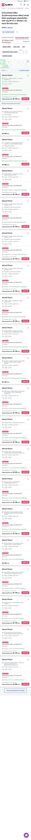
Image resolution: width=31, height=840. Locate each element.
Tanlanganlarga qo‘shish (28, 75)
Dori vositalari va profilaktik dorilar (15, 8)
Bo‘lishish (17, 32)
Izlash (21, 4)
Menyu (3, 4)
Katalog (3, 8)
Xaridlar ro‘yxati (24, 4)
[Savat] (27, 4)
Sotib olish (25, 98)
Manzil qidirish (3, 41)
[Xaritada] (28, 61)
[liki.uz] (9, 4)
